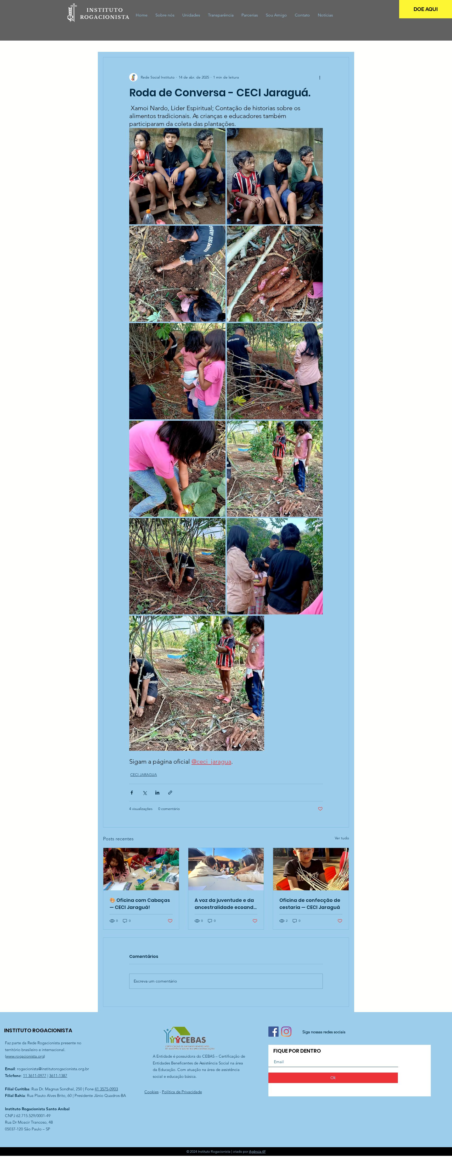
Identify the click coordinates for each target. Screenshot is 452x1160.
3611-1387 (58, 1075)
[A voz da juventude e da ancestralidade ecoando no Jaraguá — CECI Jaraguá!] (226, 869)
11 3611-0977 (34, 1075)
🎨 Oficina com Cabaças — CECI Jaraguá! (140, 904)
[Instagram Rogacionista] (286, 1031)
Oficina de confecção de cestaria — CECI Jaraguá (309, 904)
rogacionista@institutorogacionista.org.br (53, 1068)
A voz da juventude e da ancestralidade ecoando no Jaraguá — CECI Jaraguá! (226, 904)
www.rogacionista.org (25, 1056)
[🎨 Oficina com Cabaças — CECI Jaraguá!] (141, 869)
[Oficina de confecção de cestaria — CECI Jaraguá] (311, 869)
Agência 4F (257, 1151)
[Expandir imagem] (177, 176)
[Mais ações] (320, 77)
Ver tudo (342, 838)
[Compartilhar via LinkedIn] (157, 792)
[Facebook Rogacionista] (273, 1031)
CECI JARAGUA (143, 774)
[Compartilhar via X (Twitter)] (144, 792)
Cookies (151, 1091)
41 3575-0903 (106, 1088)
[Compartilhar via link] (170, 792)
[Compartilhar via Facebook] (131, 792)
